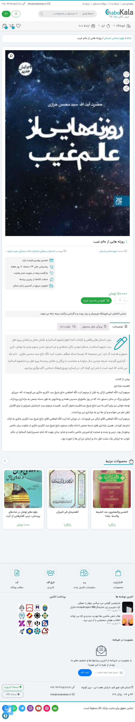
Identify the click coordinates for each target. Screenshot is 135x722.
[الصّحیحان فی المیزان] (67, 489)
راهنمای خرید (127, 4)
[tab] (120, 327)
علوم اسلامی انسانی (114, 38)
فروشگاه (120, 26)
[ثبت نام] (6, 14)
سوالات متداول (100, 4)
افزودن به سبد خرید (94, 301)
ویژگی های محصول (92, 327)
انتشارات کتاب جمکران (28, 251)
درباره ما (86, 4)
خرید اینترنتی (12, 251)
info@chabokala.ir (37, 4)
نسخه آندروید (11, 687)
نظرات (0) (65, 327)
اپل (103, 26)
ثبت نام (85, 673)
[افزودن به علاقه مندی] (126, 74)
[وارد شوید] (16, 14)
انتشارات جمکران (47, 251)
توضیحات (118, 327)
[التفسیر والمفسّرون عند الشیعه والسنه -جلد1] (112, 489)
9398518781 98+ (12, 4)
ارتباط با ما (114, 4)
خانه (129, 38)
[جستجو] (41, 13)
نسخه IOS (12, 695)
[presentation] (5, 461)
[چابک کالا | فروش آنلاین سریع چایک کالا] (119, 14)
